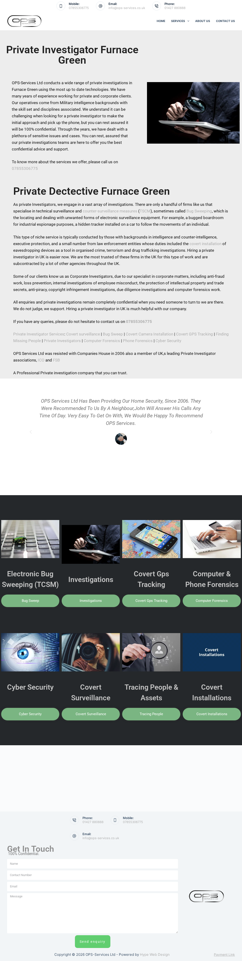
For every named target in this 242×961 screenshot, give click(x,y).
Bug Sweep (113, 334)
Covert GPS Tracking (194, 334)
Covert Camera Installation (149, 334)
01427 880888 (175, 8)
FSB (56, 360)
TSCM (145, 211)
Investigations (90, 579)
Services (178, 21)
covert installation (205, 243)
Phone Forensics (138, 340)
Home (161, 21)
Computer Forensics (102, 340)
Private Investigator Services (38, 334)
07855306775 (79, 8)
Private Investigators (62, 340)
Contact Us (225, 21)
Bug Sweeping (199, 211)
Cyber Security (168, 340)
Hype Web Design (155, 954)
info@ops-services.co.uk (126, 8)
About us (202, 21)
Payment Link (224, 954)
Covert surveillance (83, 334)
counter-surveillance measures (110, 211)
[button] (30, 432)
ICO (41, 360)
